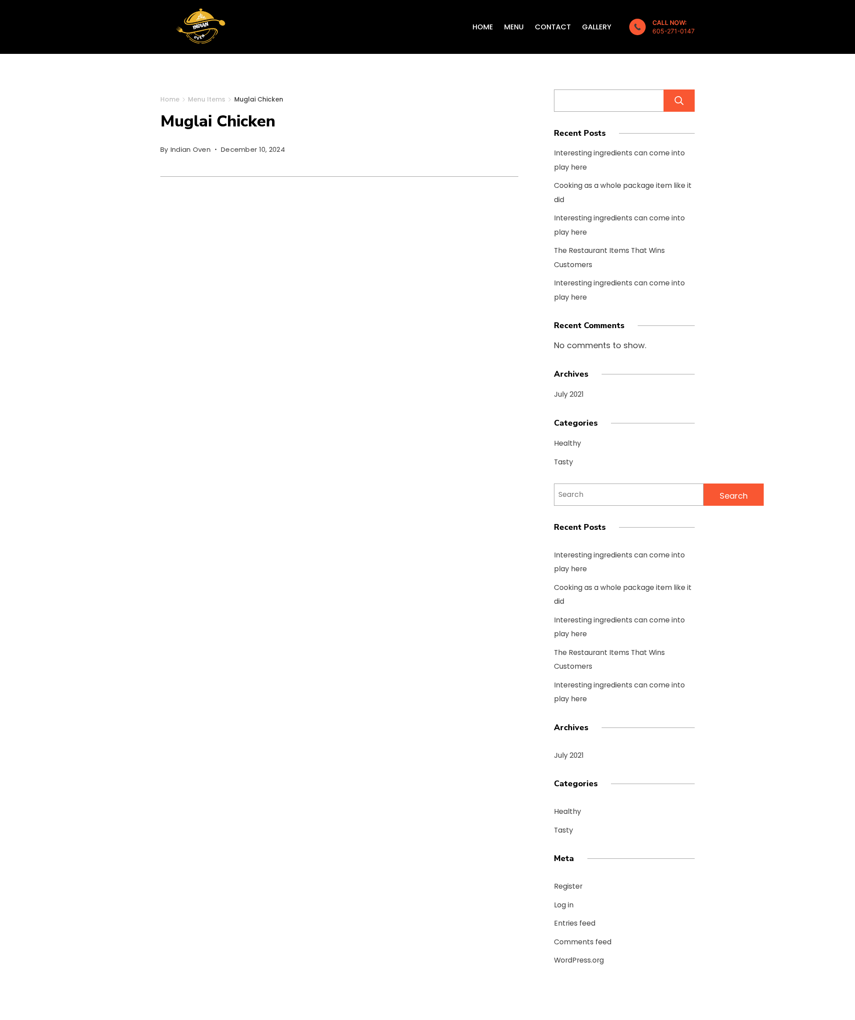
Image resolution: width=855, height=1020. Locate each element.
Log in (564, 905)
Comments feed (582, 942)
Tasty (563, 462)
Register (568, 886)
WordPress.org (579, 960)
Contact (553, 27)
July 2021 (569, 394)
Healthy (567, 443)
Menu (514, 27)
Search (679, 100)
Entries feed (574, 923)
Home (482, 27)
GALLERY (596, 27)
